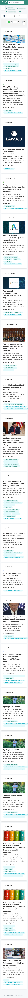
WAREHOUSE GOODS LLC (11, 257)
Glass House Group (10, 367)
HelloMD (16, 514)
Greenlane (8, 259)
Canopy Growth (9, 505)
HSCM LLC (16, 259)
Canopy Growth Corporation (13, 502)
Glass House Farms (10, 365)
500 (24, 21)
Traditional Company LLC (12, 466)
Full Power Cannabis (10, 461)
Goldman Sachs (9, 206)
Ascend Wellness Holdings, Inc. (13, 404)
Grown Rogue (8, 550)
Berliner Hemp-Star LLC (11, 464)
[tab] (6, 16)
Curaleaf (7, 68)
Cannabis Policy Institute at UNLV (14, 676)
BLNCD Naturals (9, 867)
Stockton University (11, 721)
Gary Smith (8, 110)
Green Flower (8, 678)
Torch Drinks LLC (9, 871)
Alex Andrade (8, 636)
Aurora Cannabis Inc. (11, 500)
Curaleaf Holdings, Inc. (11, 64)
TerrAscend (8, 312)
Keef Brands (8, 869)
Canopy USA (8, 507)
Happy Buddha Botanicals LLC (13, 552)
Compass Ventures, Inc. (11, 66)
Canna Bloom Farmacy (11, 459)
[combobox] (16, 2)
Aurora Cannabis (10, 516)
